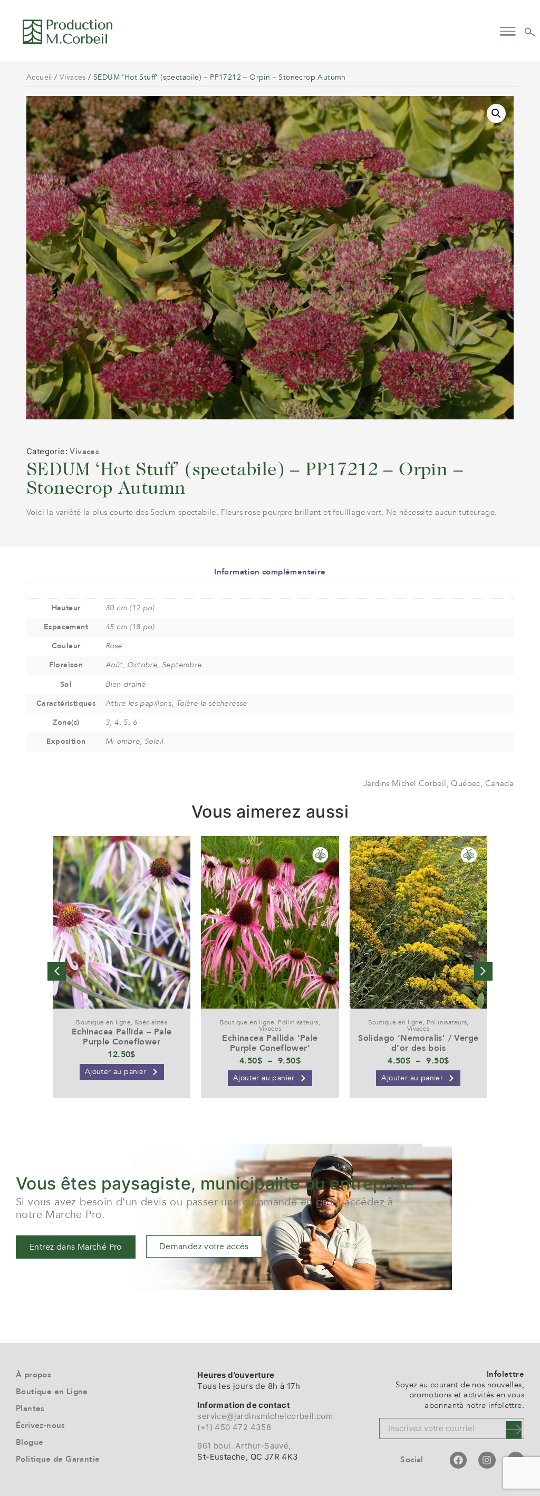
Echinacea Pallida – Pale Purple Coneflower (122, 1037)
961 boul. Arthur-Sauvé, (244, 1446)
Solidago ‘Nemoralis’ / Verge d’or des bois (418, 1043)
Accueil (39, 77)
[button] (507, 30)
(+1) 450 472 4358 (234, 1427)
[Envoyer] (514, 1430)
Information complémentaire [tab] (269, 572)
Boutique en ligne (103, 1022)
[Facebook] (458, 1460)
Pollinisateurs (298, 1022)
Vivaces (73, 77)
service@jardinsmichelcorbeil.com (265, 1416)
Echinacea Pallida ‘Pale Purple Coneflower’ (269, 1043)
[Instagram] (486, 1460)
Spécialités (150, 1022)
